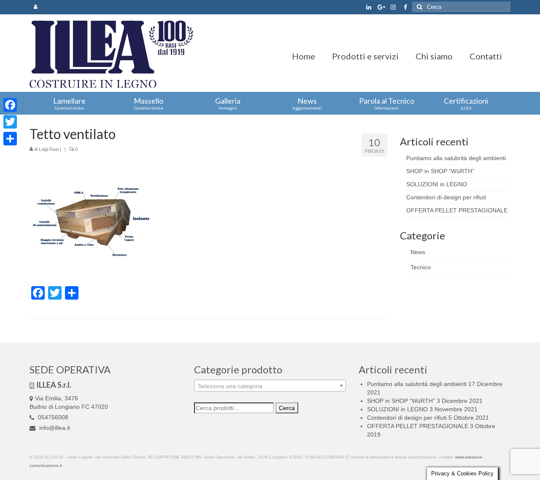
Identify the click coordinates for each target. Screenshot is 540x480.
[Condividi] (10, 138)
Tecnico (420, 267)
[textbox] (270, 386)
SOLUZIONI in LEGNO (436, 184)
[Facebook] (10, 105)
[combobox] (270, 386)
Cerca (287, 408)
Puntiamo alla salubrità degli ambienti (456, 158)
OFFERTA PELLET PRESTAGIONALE (457, 210)
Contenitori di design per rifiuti (446, 197)
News (417, 252)
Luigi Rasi (49, 149)
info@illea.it (54, 427)
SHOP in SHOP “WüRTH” (440, 171)
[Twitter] (10, 121)
